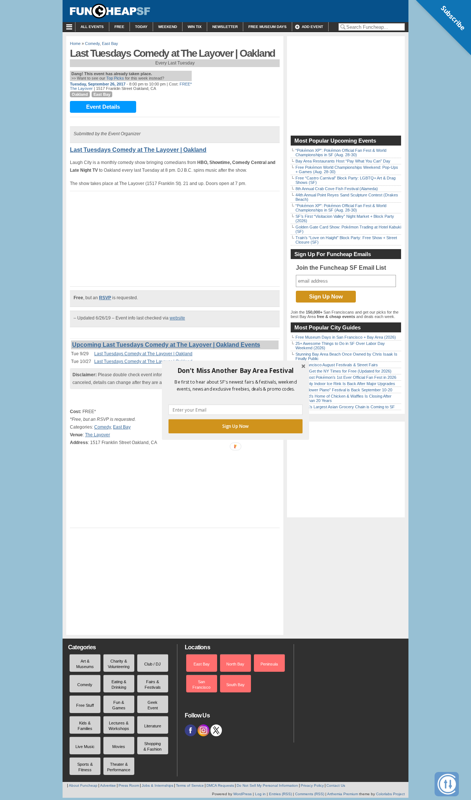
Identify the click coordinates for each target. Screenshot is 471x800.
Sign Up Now (235, 426)
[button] (235, 370)
